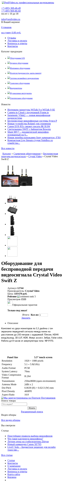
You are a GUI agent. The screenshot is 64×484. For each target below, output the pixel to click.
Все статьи (7, 455)
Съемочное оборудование (20, 83)
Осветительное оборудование (21, 98)
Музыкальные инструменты (21, 93)
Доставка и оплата (17, 40)
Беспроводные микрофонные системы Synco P (32, 120)
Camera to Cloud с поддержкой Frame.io (28, 112)
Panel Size (12, 357)
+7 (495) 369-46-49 (11, 8)
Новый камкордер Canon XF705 (24, 444)
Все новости (7, 148)
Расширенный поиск (32, 411)
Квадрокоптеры (16, 88)
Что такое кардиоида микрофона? (25, 438)
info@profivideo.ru (10, 19)
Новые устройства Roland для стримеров (29, 123)
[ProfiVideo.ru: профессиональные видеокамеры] (28, 2)
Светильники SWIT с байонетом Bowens (29, 129)
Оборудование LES (17, 58)
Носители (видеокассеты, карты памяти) (25, 73)
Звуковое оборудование (19, 63)
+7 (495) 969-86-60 (11, 11)
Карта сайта (13, 474)
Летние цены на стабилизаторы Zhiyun (28, 441)
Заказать (25, 318)
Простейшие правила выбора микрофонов (30, 436)
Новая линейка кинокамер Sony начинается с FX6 (34, 137)
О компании (14, 466)
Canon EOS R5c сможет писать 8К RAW (28, 126)
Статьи (11, 460)
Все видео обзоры (10, 420)
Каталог (6, 153)
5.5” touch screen (43, 357)
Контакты (12, 46)
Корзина (11, 477)
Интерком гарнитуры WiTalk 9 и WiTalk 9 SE (31, 109)
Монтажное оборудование (20, 68)
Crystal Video (35, 156)
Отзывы (11, 38)
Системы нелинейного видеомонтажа (24, 78)
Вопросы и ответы (17, 43)
